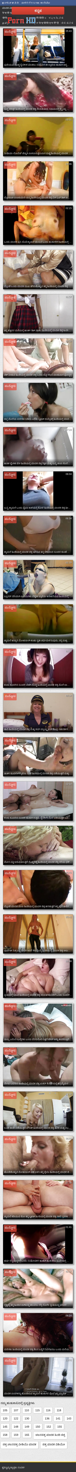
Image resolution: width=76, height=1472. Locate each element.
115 (37, 1410)
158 (5, 1434)
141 (58, 1418)
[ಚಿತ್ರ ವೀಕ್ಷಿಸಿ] (21, 20)
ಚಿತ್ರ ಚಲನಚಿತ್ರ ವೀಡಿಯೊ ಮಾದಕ (19, 1444)
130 (27, 1418)
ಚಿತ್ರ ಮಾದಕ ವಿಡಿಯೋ (53, 1444)
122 (16, 1418)
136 (47, 1418)
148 (16, 1426)
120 (5, 1418)
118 (59, 1410)
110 (27, 1410)
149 (27, 1426)
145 (5, 1426)
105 (5, 1410)
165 (27, 1434)
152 (48, 1426)
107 (16, 1410)
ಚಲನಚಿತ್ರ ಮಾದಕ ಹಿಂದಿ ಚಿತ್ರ (50, 1434)
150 (37, 1426)
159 (16, 1434)
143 (69, 1418)
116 (48, 1410)
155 (59, 1426)
